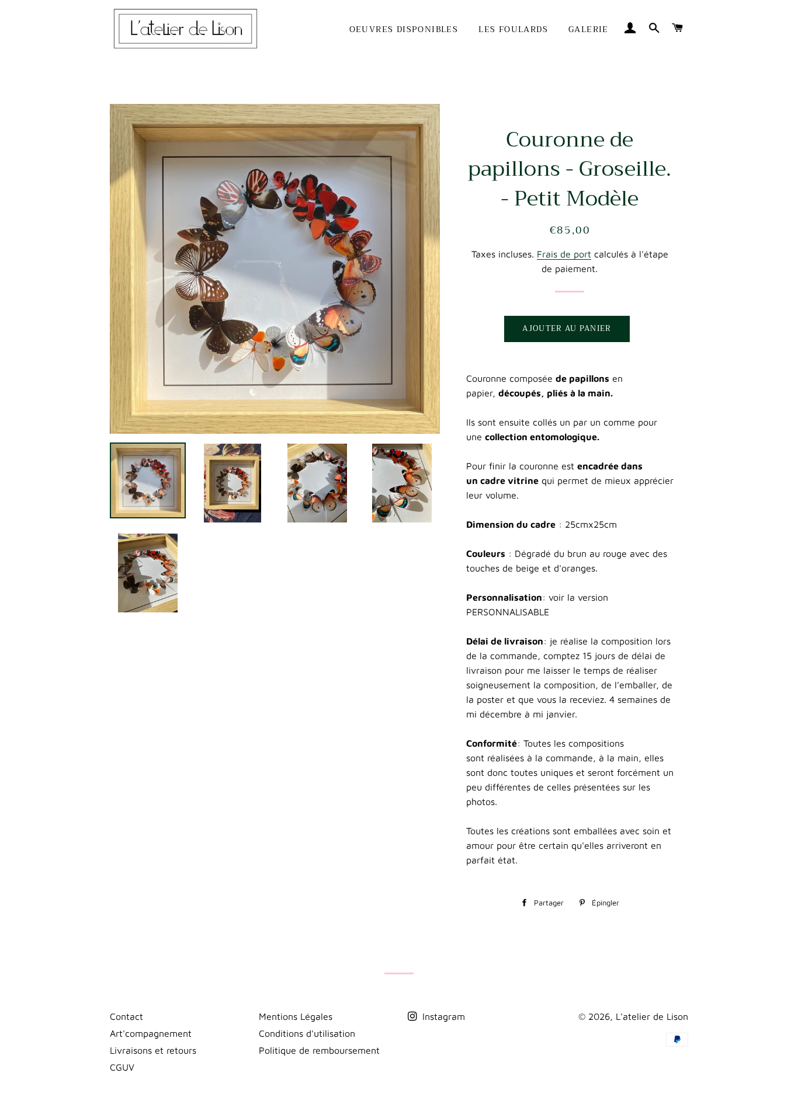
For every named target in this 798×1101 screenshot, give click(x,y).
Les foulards (513, 29)
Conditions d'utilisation (307, 1033)
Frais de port (564, 254)
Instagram (442, 1016)
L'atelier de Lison (652, 1016)
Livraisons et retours (153, 1050)
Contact (126, 1016)
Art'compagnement (151, 1033)
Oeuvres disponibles (404, 29)
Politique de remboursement (319, 1050)
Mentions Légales (295, 1016)
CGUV (122, 1067)
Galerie (588, 29)
